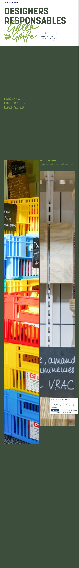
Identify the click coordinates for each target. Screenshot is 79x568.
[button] (76, 399)
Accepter (55, 410)
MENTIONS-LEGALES (60, 412)
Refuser (63, 410)
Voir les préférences (73, 410)
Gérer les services (54, 407)
